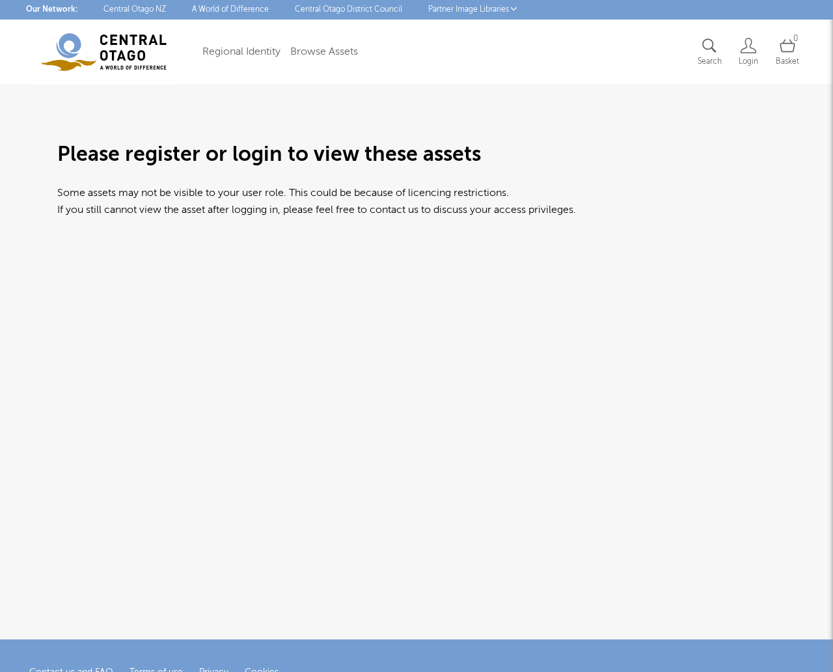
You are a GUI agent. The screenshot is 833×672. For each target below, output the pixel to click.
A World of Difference (230, 9)
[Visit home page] (104, 52)
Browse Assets (324, 51)
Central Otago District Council (348, 9)
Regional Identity (241, 51)
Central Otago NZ (134, 9)
